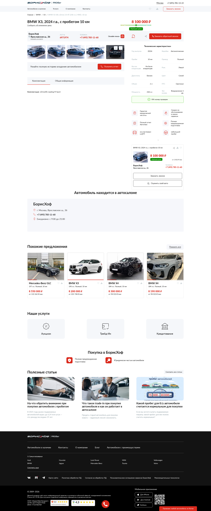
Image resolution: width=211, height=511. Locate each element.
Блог (97, 447)
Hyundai (62, 460)
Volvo (156, 463)
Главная (30, 15)
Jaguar (61, 463)
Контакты (86, 9)
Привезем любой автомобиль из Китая (178, 508)
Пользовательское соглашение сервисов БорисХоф (130, 478)
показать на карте (37, 39)
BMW (38, 15)
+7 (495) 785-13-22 (175, 3)
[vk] (29, 478)
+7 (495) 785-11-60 (89, 37)
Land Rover (95, 460)
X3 (44, 15)
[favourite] (150, 9)
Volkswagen (158, 460)
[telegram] (43, 478)
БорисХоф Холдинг (40, 501)
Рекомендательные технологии (166, 478)
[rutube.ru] (36, 477)
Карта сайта (53, 478)
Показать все (175, 247)
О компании (70, 9)
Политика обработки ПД (71, 478)
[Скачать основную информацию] (133, 36)
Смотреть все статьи (174, 372)
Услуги (55, 9)
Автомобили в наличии (36, 9)
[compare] (157, 9)
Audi (29, 460)
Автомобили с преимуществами (123, 447)
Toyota (124, 463)
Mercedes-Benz (96, 463)
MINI (124, 460)
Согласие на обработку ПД (95, 478)
